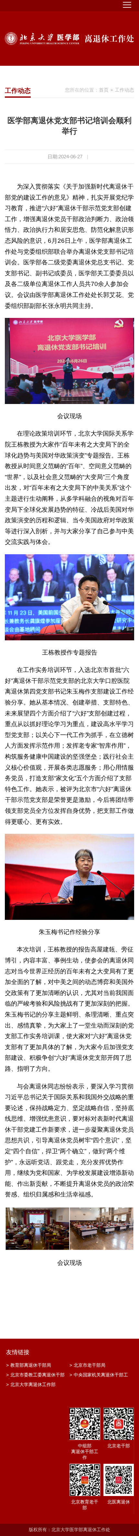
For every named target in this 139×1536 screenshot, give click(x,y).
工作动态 (124, 90)
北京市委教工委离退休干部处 (35, 1375)
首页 (104, 90)
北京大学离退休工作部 (31, 1384)
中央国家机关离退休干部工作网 (99, 1375)
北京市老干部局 (87, 1365)
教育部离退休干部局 (28, 1365)
